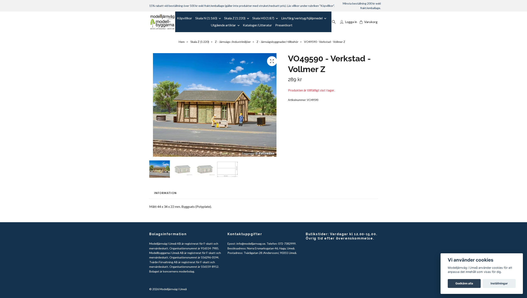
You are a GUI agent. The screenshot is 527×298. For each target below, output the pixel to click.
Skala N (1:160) (206, 18)
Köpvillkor (184, 18)
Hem (182, 41)
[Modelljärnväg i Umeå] (162, 22)
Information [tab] (165, 193)
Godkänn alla (464, 283)
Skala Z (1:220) (234, 18)
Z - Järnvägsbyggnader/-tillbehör (277, 41)
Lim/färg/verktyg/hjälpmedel (302, 18)
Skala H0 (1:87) (263, 18)
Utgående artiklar (223, 25)
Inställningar (499, 283)
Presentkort (283, 25)
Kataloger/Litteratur (257, 25)
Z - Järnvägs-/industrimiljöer (233, 41)
